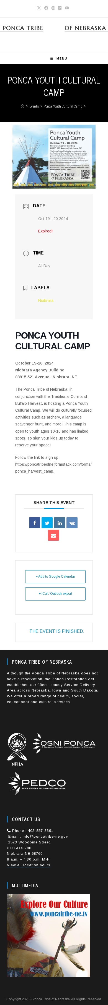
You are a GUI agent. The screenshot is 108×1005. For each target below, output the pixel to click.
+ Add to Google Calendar (55, 576)
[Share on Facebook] (34, 522)
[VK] (72, 522)
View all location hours (28, 865)
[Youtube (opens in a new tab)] (67, 8)
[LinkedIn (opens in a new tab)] (59, 8)
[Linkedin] (59, 522)
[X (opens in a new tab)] (40, 8)
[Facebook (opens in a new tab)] (46, 8)
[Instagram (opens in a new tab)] (53, 8)
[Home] (22, 106)
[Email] (53, 535)
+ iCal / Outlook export (55, 594)
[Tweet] (47, 522)
